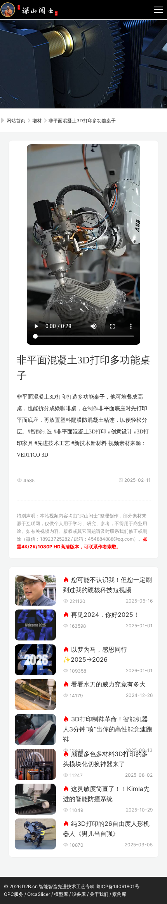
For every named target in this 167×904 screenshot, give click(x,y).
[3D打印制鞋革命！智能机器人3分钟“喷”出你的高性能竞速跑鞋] (35, 729)
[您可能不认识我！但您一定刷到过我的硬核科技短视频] (35, 590)
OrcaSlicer (38, 894)
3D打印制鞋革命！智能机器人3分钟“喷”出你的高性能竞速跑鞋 (107, 729)
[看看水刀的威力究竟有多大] (35, 694)
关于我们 (99, 894)
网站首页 (15, 120)
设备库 (79, 894)
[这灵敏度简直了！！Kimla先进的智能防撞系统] (35, 799)
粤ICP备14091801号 (117, 886)
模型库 (61, 894)
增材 (37, 120)
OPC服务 (13, 894)
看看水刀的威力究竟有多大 (108, 684)
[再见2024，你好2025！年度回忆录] (35, 625)
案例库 (119, 894)
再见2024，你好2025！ (105, 614)
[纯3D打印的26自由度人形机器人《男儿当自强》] (35, 833)
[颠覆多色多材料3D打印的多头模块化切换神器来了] (35, 764)
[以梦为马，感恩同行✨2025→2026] (35, 659)
